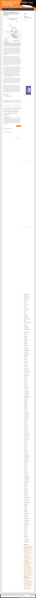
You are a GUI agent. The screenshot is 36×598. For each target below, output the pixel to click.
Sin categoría (26, 326)
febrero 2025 (26, 366)
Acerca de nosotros (11, 9)
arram (31, 547)
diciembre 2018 (26, 497)
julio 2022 (25, 421)
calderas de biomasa (26, 553)
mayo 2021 (25, 446)
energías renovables (27, 564)
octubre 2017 (26, 522)
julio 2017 (25, 527)
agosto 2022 (26, 419)
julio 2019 (25, 485)
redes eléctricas (29, 582)
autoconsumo (27, 548)
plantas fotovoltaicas (27, 577)
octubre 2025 (26, 352)
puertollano (26, 580)
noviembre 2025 (26, 350)
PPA (30, 578)
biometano (26, 552)
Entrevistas (26, 308)
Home (4, 9)
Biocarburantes (26, 299)
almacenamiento (27, 547)
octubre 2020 (26, 458)
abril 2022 (25, 426)
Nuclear (25, 324)
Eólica (25, 306)
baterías (28, 550)
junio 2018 (25, 508)
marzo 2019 (26, 492)
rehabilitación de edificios (28, 584)
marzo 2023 (26, 407)
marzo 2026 (26, 343)
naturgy (25, 575)
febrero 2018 (26, 515)
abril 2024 (25, 384)
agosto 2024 (26, 377)
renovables (26, 585)
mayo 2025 (26, 361)
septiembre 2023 (27, 396)
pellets (30, 575)
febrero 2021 (26, 451)
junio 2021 (25, 444)
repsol (29, 585)
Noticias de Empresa (27, 322)
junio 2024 (25, 380)
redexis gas (26, 583)
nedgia (28, 575)
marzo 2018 (26, 513)
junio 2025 (25, 359)
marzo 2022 (26, 428)
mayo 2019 (26, 488)
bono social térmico (30, 552)
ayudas (25, 550)
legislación (25, 573)
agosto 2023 (26, 398)
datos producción (27, 558)
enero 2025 (26, 368)
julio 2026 (25, 336)
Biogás (25, 301)
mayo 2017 (26, 531)
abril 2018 (25, 511)
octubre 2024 (26, 373)
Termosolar (26, 587)
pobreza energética (27, 578)
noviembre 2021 (26, 435)
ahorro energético (28, 546)
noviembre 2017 (26, 520)
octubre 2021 (26, 437)
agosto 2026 (26, 334)
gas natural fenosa (28, 569)
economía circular (30, 559)
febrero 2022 (26, 430)
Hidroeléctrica (26, 317)
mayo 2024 (26, 382)
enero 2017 (26, 538)
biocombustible (31, 550)
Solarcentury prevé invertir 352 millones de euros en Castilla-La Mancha (16, 105)
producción (27, 579)
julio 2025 (25, 357)
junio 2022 (25, 423)
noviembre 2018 (26, 499)
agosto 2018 (26, 504)
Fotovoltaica (26, 310)
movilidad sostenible (30, 574)
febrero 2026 (26, 345)
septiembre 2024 (27, 375)
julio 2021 (25, 442)
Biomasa (25, 303)
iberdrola (26, 571)
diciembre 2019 (26, 476)
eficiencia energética (27, 561)
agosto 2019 (26, 483)
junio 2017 (25, 529)
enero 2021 (25, 453)
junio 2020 (25, 465)
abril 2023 (25, 405)
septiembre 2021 (26, 439)
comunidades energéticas (27, 556)
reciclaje (28, 581)
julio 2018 (25, 506)
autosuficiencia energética (28, 549)
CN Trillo (28, 554)
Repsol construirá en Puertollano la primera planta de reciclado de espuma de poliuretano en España (7, 105)
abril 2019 (25, 490)
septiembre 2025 (27, 354)
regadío (29, 583)
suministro (29, 586)
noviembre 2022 (26, 414)
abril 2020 (25, 469)
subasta (26, 586)
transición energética (27, 588)
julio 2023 (25, 400)
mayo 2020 (26, 467)
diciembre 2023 (26, 391)
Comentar (18, 138)
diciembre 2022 (26, 412)
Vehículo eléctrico (27, 329)
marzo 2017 (26, 534)
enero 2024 (26, 389)
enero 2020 (26, 474)
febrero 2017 (26, 536)
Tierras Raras (29, 587)
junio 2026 (25, 338)
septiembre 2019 (27, 481)
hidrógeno (25, 315)
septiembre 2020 (27, 460)
